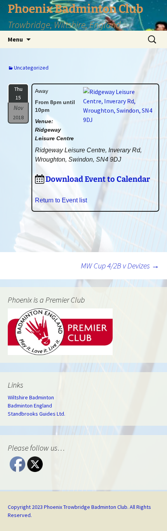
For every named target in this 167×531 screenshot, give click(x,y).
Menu (15, 39)
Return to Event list (61, 200)
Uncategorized (31, 67)
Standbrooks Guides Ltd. (36, 413)
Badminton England (30, 405)
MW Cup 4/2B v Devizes (120, 265)
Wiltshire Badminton (31, 397)
